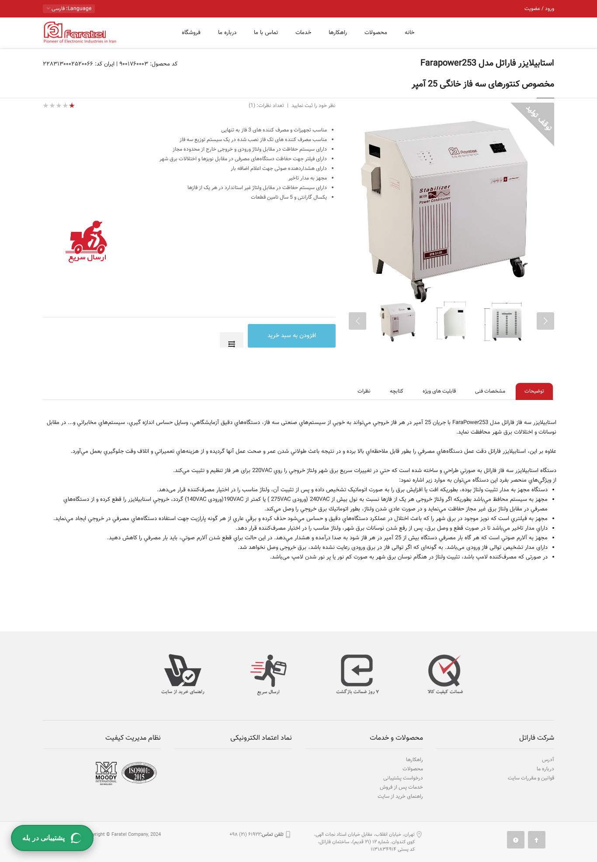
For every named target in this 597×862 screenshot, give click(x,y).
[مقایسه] (231, 340)
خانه (409, 32)
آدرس (548, 760)
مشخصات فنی (490, 391)
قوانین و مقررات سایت (531, 778)
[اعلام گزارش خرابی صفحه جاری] (515, 839)
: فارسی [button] (70, 9)
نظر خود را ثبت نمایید (314, 106)
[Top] (536, 839)
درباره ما (227, 32)
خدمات (303, 32)
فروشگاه (191, 32)
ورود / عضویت (539, 9)
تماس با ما (266, 32)
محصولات (375, 32)
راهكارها (338, 32)
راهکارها (414, 760)
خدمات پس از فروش (401, 787)
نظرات (364, 391)
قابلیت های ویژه (439, 391)
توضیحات (534, 391)
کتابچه (396, 391)
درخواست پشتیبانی (403, 778)
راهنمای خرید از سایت (400, 796)
